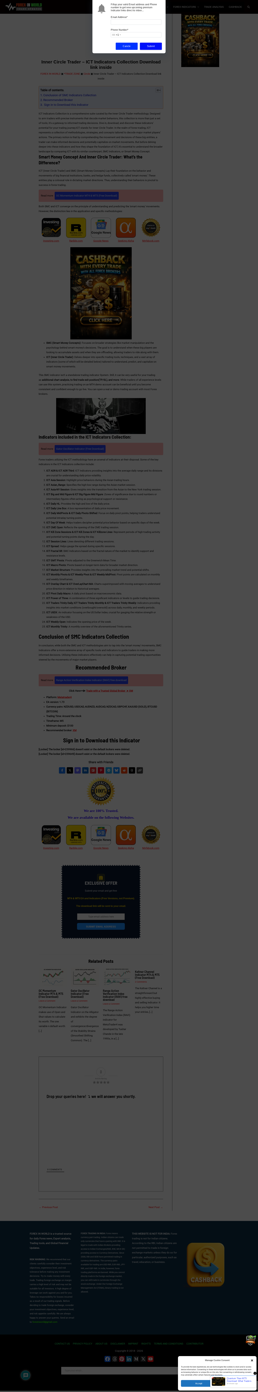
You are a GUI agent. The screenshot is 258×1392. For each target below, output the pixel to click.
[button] (252, 1360)
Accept (198, 1383)
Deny (235, 1383)
